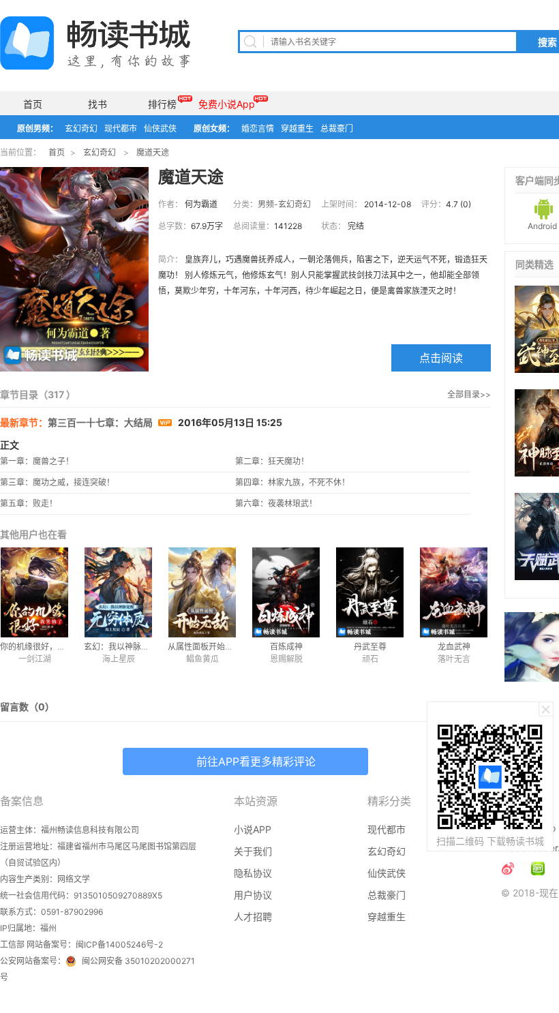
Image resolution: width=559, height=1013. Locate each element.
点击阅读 (441, 358)
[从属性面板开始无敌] (202, 592)
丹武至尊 (370, 646)
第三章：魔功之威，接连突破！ (57, 482)
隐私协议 (253, 873)
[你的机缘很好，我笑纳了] (34, 592)
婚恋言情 (257, 128)
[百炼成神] (286, 592)
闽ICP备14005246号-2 (119, 944)
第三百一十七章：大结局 (101, 422)
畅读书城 (95, 43)
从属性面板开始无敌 (204, 646)
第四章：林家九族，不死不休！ (292, 482)
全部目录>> (469, 394)
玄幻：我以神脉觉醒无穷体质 (137, 646)
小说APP (252, 829)
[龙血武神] (453, 592)
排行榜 (162, 104)
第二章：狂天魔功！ (272, 461)
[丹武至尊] (369, 592)
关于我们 (253, 851)
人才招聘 (253, 916)
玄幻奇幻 (81, 128)
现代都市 (120, 128)
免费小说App (226, 104)
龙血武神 (454, 646)
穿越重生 (297, 128)
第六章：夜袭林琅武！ (276, 503)
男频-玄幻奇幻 (284, 204)
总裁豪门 (336, 128)
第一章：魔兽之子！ (37, 461)
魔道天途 (152, 152)
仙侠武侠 (160, 128)
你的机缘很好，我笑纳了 (45, 646)
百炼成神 (286, 646)
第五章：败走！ (28, 503)
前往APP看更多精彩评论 (256, 761)
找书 (97, 104)
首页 (32, 104)
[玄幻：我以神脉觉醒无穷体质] (118, 592)
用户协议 (253, 895)
